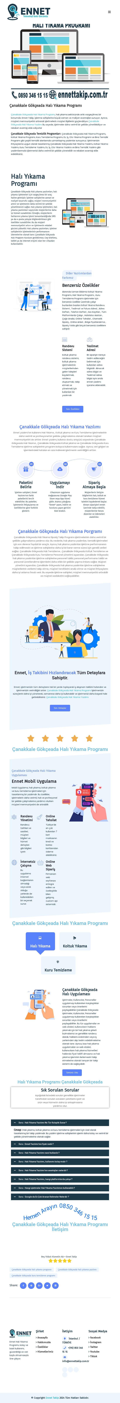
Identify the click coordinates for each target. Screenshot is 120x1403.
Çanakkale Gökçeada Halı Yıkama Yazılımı (67, 697)
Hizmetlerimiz (45, 1351)
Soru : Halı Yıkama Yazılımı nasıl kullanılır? (39, 1153)
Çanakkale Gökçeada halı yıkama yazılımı (77, 1269)
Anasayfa (42, 1337)
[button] (60, 1122)
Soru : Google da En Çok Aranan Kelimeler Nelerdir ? (44, 1197)
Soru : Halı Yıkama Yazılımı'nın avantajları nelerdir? (43, 1170)
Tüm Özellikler (72, 409)
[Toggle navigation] (109, 12)
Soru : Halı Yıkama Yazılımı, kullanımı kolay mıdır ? (43, 1161)
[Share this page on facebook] (23, 1285)
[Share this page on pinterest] (31, 1285)
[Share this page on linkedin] (55, 1285)
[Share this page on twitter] (47, 1285)
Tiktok (93, 1356)
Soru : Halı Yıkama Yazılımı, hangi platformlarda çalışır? (45, 1179)
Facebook (95, 1337)
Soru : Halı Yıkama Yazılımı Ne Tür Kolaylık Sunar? (43, 1122)
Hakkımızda (44, 1342)
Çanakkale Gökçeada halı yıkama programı (32, 1269)
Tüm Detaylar (60, 708)
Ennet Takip (52, 1397)
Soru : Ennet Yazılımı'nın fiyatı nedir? (36, 1144)
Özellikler (42, 1347)
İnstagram (95, 1342)
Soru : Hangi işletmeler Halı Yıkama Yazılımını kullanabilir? (47, 1188)
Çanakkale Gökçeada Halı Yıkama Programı (33, 114)
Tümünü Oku (72, 1072)
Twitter (94, 1347)
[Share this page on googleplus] (39, 1285)
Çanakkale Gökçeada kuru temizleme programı (33, 1275)
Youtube (94, 1351)
